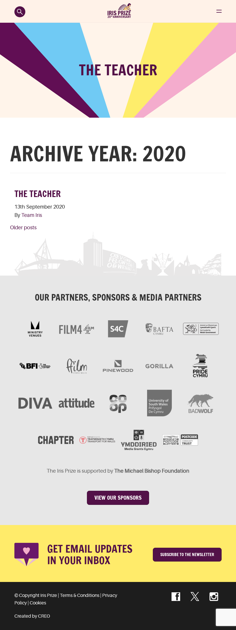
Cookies (38, 603)
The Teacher (37, 194)
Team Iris (31, 215)
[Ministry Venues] (35, 328)
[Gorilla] (159, 366)
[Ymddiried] (139, 440)
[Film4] (76, 328)
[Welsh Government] (201, 328)
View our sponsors (118, 497)
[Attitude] (76, 403)
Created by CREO (32, 616)
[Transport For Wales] (97, 440)
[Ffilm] (76, 366)
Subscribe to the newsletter (187, 555)
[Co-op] (118, 403)
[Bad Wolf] (201, 403)
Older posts (23, 227)
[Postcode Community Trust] (180, 440)
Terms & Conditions (79, 595)
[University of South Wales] (159, 403)
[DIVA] (35, 403)
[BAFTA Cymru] (159, 328)
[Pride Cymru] (201, 366)
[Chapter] (56, 440)
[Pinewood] (118, 366)
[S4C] (118, 328)
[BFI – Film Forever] (35, 366)
